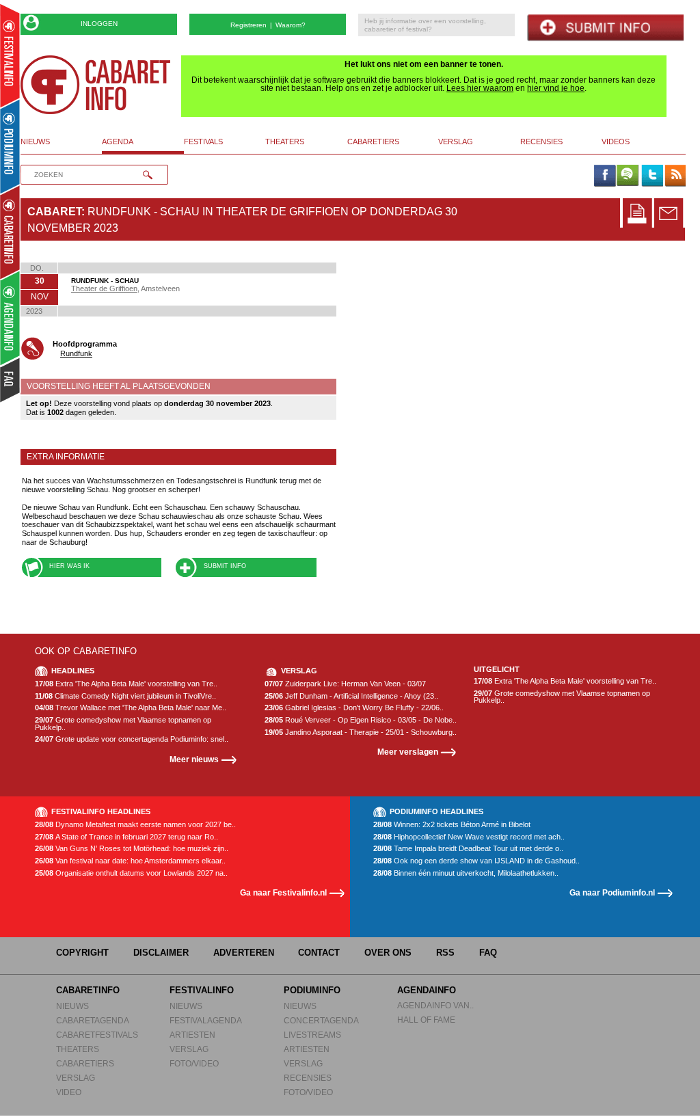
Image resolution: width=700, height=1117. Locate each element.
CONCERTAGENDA (321, 1020)
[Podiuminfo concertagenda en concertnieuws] (10, 145)
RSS (445, 952)
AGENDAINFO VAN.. (435, 1005)
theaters (284, 141)
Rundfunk (76, 353)
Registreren (248, 25)
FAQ (488, 952)
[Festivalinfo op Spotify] (627, 176)
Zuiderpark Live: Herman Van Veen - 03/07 (345, 684)
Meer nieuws (194, 759)
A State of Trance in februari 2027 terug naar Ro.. (126, 837)
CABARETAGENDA (92, 1020)
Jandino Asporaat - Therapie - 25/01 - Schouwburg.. (361, 732)
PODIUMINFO (312, 990)
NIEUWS (72, 1005)
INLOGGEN (99, 23)
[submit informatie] (605, 28)
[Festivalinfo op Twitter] (651, 176)
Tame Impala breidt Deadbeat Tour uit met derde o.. (468, 848)
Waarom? (290, 25)
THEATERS (77, 1049)
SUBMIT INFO (225, 566)
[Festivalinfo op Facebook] (604, 176)
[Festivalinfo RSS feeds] (675, 176)
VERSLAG (75, 1077)
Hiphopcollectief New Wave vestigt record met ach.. (469, 837)
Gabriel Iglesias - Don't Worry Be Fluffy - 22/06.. (354, 708)
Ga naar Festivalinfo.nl (283, 892)
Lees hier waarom (479, 88)
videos (616, 141)
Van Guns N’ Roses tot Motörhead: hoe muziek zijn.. (131, 848)
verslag (455, 141)
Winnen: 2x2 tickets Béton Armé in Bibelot (451, 825)
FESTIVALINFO (202, 990)
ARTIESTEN (192, 1034)
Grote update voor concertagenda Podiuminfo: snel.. (131, 739)
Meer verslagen (407, 751)
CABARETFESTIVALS (97, 1034)
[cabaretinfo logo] (96, 84)
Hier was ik (69, 566)
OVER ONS (388, 952)
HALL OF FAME (426, 1019)
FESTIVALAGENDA (206, 1020)
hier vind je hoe (555, 88)
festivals (203, 141)
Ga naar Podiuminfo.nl (612, 892)
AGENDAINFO (426, 990)
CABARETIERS (85, 1063)
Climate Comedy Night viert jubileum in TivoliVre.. (125, 696)
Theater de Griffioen (104, 288)
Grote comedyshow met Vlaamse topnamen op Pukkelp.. (123, 723)
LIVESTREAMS (312, 1034)
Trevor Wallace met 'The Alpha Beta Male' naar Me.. (130, 708)
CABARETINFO (88, 990)
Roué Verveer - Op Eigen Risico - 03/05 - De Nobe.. (361, 720)
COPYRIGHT (82, 952)
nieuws (35, 141)
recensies (541, 141)
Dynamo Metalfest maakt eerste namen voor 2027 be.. (135, 825)
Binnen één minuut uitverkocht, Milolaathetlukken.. (465, 873)
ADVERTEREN (243, 952)
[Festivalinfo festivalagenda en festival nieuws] (10, 55)
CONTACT (319, 952)
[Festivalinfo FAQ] (10, 380)
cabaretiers (373, 141)
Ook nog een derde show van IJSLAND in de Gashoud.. (476, 861)
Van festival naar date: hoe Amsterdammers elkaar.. (130, 861)
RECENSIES (308, 1077)
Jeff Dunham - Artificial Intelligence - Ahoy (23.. (351, 696)
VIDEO (68, 1092)
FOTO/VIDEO (194, 1063)
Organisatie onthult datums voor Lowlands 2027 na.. (131, 873)
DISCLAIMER (161, 952)
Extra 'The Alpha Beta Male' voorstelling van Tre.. (126, 684)
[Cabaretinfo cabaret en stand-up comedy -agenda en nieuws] (10, 232)
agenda (117, 141)
